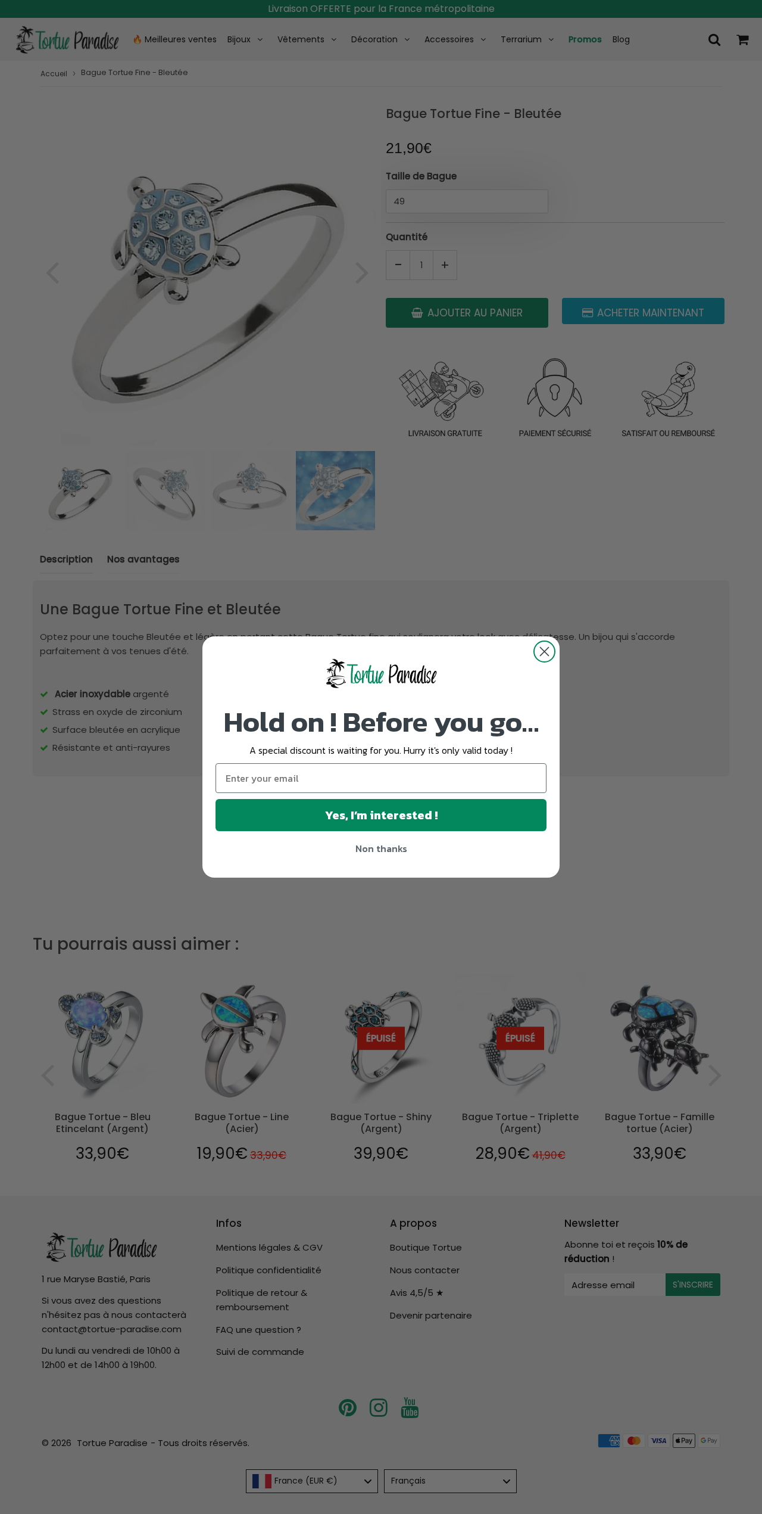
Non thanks (381, 848)
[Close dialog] (544, 651)
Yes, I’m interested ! (381, 815)
